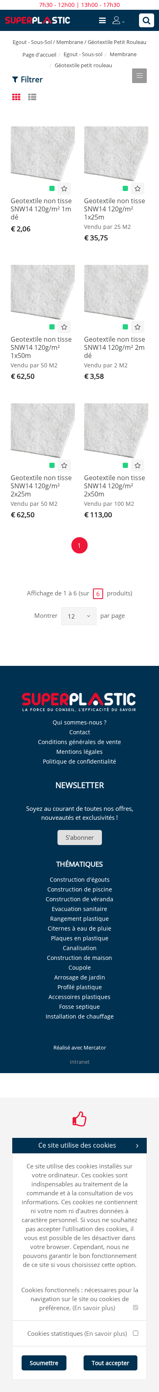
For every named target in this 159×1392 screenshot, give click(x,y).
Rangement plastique (79, 918)
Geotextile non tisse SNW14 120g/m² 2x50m (114, 485)
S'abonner (80, 837)
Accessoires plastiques (79, 997)
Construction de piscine (79, 889)
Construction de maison (79, 958)
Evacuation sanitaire (79, 909)
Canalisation (80, 948)
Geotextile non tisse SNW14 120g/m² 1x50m (41, 347)
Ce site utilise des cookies (77, 1145)
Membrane (123, 54)
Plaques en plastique (79, 938)
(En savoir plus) (94, 1308)
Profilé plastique (79, 987)
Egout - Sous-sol (83, 54)
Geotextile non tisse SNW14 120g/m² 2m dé (114, 347)
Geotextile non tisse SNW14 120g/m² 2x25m (41, 485)
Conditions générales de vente (79, 742)
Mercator (95, 1047)
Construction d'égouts (80, 879)
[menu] (102, 20)
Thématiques (79, 864)
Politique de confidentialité (79, 761)
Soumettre (44, 1363)
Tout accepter (110, 1363)
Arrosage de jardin (79, 977)
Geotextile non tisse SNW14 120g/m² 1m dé (41, 209)
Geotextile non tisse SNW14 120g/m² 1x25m (114, 209)
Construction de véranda (79, 899)
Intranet (80, 1061)
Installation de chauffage (80, 1016)
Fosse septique (79, 1006)
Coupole (79, 967)
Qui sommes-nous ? (79, 722)
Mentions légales (79, 751)
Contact (79, 732)
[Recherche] (146, 20)
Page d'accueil (39, 54)
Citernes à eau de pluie (79, 928)
